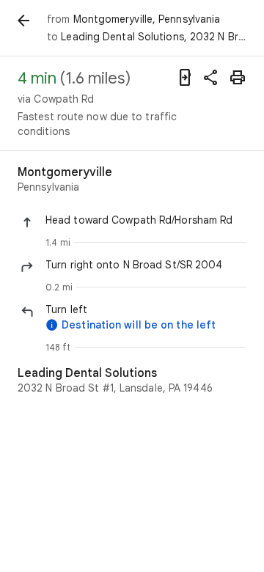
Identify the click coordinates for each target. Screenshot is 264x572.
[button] (145, 220)
